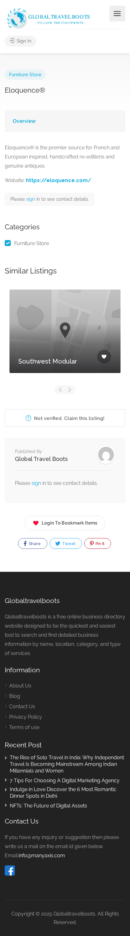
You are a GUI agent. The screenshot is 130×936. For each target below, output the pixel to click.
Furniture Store (25, 74)
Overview (24, 121)
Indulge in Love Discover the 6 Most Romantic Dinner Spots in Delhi (63, 792)
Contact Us (22, 706)
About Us (20, 686)
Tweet (68, 543)
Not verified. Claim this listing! (68, 418)
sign (31, 199)
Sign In (23, 41)
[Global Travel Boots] (48, 18)
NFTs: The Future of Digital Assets (48, 806)
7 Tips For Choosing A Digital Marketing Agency (65, 781)
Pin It (99, 543)
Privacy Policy (25, 717)
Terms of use (24, 727)
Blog (14, 696)
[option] (65, 336)
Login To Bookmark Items (69, 522)
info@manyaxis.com (42, 855)
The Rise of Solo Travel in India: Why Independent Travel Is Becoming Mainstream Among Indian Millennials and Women (67, 764)
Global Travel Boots (41, 459)
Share (34, 543)
